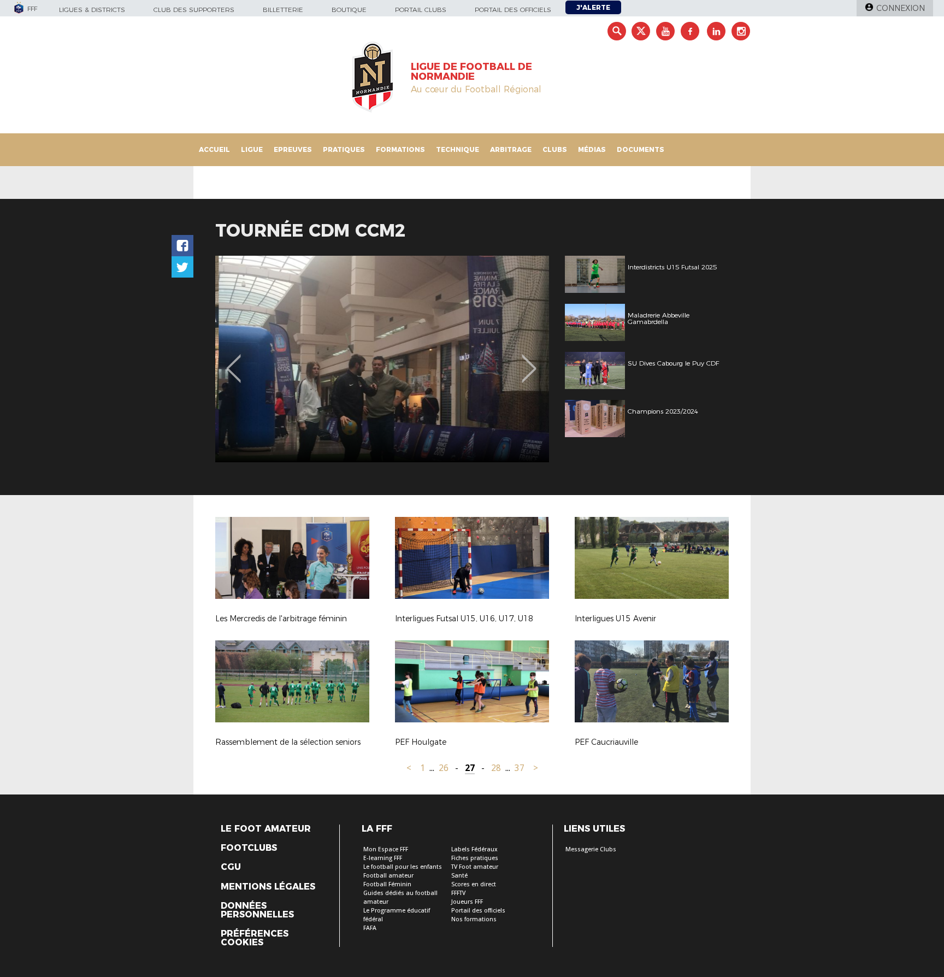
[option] (382, 359)
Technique (457, 149)
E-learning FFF (382, 858)
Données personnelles (257, 910)
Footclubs (249, 848)
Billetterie (283, 10)
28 (496, 768)
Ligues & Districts (92, 10)
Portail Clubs (420, 10)
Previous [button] (233, 360)
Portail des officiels (513, 10)
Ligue (252, 149)
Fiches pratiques (474, 858)
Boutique (349, 10)
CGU (231, 867)
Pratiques (344, 149)
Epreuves (293, 149)
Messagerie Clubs (590, 849)
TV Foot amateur (474, 866)
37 (519, 768)
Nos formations (474, 919)
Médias (592, 149)
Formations (400, 149)
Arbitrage (511, 149)
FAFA (369, 928)
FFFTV (458, 893)
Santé (459, 875)
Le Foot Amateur (266, 829)
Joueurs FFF (467, 901)
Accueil (214, 149)
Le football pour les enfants (402, 866)
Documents (640, 149)
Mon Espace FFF (385, 849)
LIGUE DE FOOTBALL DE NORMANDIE (471, 72)
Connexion (900, 8)
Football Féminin (387, 884)
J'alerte (593, 7)
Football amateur (388, 875)
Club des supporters (194, 10)
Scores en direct (473, 884)
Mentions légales (268, 886)
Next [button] (529, 360)
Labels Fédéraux (474, 849)
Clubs (554, 149)
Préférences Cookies (254, 938)
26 (444, 768)
